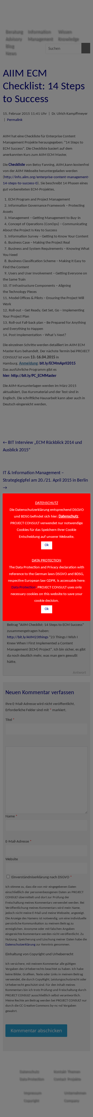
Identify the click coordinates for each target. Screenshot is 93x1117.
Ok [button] (47, 545)
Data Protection (23, 587)
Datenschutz (68, 517)
